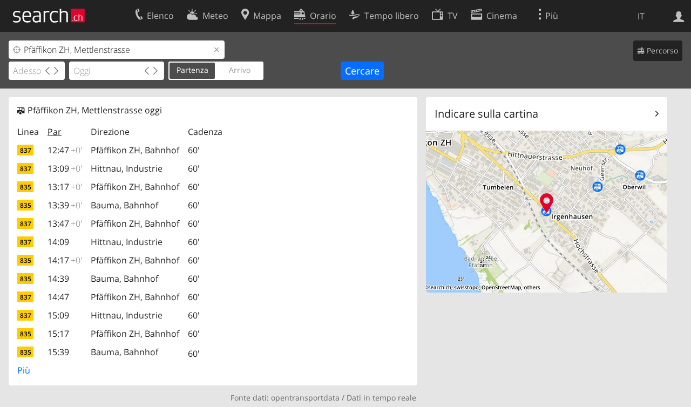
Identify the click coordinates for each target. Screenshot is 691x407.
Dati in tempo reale (381, 397)
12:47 (65, 150)
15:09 (58, 315)
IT (641, 16)
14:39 (58, 278)
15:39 (58, 352)
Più (23, 370)
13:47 (65, 223)
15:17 (58, 334)
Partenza (192, 70)
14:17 (65, 260)
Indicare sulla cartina (486, 113)
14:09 (58, 242)
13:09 (65, 168)
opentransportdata (305, 397)
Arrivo (239, 70)
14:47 (58, 297)
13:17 (65, 187)
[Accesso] (679, 15)
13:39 (65, 205)
